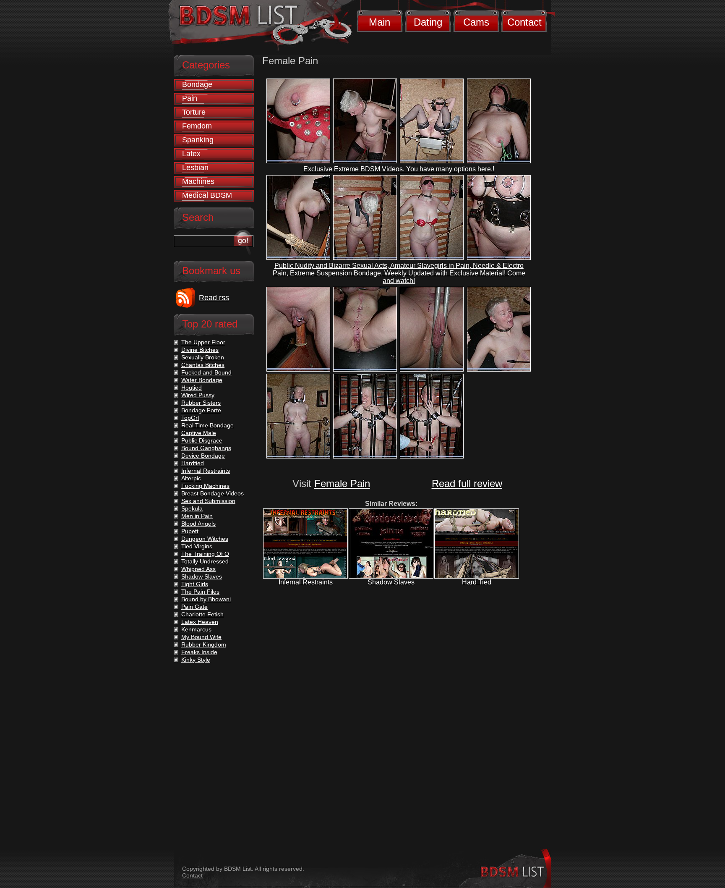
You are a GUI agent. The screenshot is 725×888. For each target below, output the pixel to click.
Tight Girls (194, 584)
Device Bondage (203, 455)
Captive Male (198, 433)
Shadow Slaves (391, 582)
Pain (189, 98)
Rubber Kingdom (203, 644)
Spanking (198, 140)
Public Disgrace (201, 440)
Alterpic (191, 478)
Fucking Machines (205, 485)
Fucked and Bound (206, 372)
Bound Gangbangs (206, 448)
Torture (194, 112)
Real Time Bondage (207, 425)
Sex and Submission (208, 501)
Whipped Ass (198, 569)
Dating (428, 22)
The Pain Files (200, 591)
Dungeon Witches (204, 538)
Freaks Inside (199, 652)
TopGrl (190, 417)
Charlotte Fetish (202, 614)
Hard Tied (476, 582)
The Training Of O (205, 553)
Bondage (197, 84)
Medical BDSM (207, 195)
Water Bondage (201, 380)
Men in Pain (197, 516)
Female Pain (342, 483)
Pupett (189, 531)
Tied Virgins (196, 546)
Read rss (214, 297)
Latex (191, 153)
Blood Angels (198, 523)
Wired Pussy (197, 395)
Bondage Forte (201, 410)
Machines (198, 181)
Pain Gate (194, 606)
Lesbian (195, 167)
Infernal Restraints (306, 582)
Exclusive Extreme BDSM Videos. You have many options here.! (398, 169)
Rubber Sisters (201, 402)
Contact (524, 22)
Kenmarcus (196, 629)
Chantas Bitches (202, 364)
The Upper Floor (203, 342)
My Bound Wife (201, 637)
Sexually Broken (202, 357)
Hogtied (191, 387)
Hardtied (192, 463)
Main (379, 22)
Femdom (197, 126)
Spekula (192, 508)
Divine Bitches (200, 349)
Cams (476, 22)
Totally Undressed (205, 561)
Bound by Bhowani (206, 599)
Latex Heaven (199, 621)
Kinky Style (195, 659)
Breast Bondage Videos (212, 493)
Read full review (467, 483)
